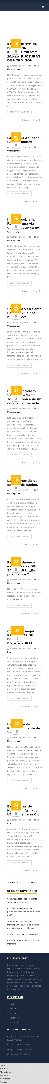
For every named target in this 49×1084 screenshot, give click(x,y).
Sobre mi (14, 1008)
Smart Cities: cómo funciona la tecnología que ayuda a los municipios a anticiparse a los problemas (24, 925)
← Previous (13, 882)
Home (32, 14)
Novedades (15, 1017)
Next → (34, 882)
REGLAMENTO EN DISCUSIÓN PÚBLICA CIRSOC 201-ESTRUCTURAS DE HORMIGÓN (23, 52)
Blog (9, 652)
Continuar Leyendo (19, 112)
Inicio (12, 1004)
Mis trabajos (5, 1072)
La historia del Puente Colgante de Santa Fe (23, 728)
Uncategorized (13, 69)
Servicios (13, 1013)
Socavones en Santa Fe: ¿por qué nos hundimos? (24, 313)
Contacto (14, 1022)
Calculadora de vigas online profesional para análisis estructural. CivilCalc (23, 912)
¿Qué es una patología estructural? (22, 934)
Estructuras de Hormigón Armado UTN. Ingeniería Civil (24, 810)
